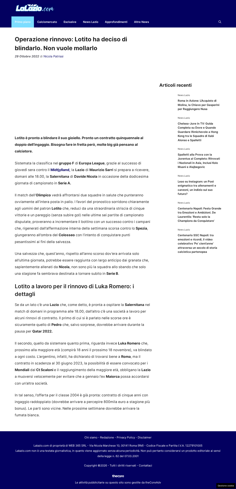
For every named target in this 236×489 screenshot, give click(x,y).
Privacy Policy (126, 437)
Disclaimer (145, 437)
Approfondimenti (116, 22)
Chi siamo (90, 437)
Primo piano (23, 22)
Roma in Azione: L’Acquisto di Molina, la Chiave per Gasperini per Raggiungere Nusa (198, 105)
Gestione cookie (226, 485)
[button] (220, 21)
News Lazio (90, 22)
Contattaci (145, 465)
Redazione (107, 437)
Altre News (141, 22)
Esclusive (70, 22)
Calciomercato (47, 22)
